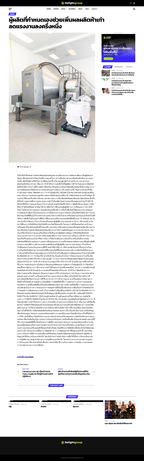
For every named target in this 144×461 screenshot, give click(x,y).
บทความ (94, 9)
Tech (87, 9)
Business (72, 9)
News (80, 9)
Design (56, 9)
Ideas (63, 9)
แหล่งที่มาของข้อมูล (25, 357)
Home (49, 9)
